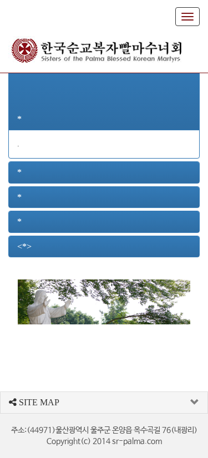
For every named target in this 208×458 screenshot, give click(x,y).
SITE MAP (38, 402)
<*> (24, 246)
